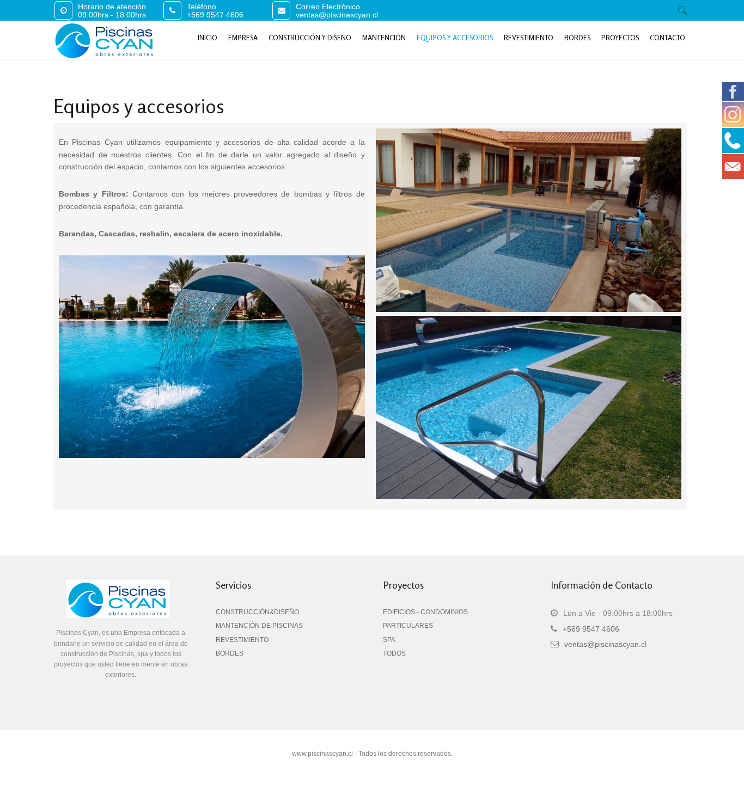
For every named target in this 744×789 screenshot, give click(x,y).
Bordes (577, 37)
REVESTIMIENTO (242, 640)
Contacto (667, 37)
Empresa (243, 37)
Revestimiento (528, 37)
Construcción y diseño (310, 37)
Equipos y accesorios (455, 37)
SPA (389, 640)
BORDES (229, 653)
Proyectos (620, 37)
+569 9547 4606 (215, 14)
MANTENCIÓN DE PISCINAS (259, 625)
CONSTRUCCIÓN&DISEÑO (257, 612)
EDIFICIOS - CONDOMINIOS (425, 612)
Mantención (384, 37)
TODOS (394, 653)
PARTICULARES (408, 625)
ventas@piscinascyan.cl (337, 14)
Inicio (207, 37)
